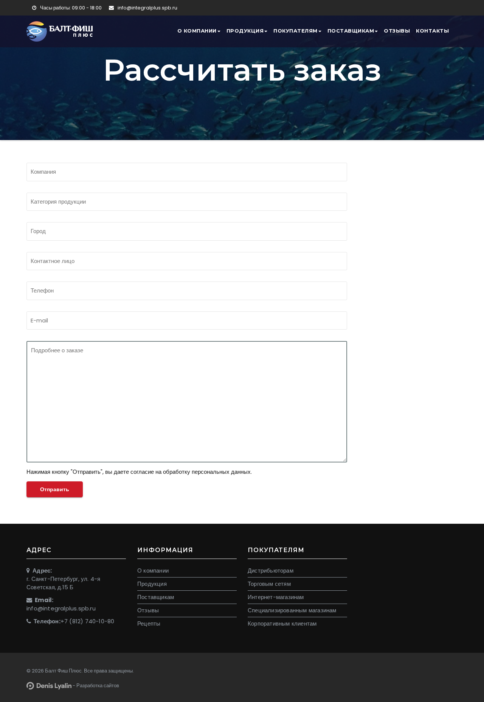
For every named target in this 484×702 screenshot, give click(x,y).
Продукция (245, 31)
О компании (197, 31)
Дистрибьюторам (270, 570)
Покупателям (295, 31)
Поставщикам (350, 31)
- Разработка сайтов (95, 685)
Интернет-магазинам (276, 597)
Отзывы (397, 31)
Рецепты (148, 623)
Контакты (432, 31)
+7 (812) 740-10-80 (87, 621)
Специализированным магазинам (292, 610)
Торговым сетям (269, 584)
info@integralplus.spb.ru (146, 7)
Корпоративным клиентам (282, 623)
